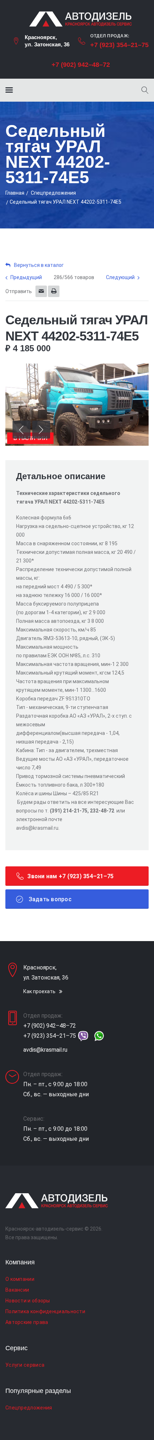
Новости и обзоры (27, 1301)
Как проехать (39, 991)
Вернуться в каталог (39, 265)
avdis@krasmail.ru (45, 1049)
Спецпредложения (53, 193)
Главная (14, 193)
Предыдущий (26, 277)
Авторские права (26, 1322)
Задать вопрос (49, 899)
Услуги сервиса (24, 1365)
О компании (19, 1279)
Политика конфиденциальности (45, 1311)
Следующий (120, 277)
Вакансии (17, 1290)
